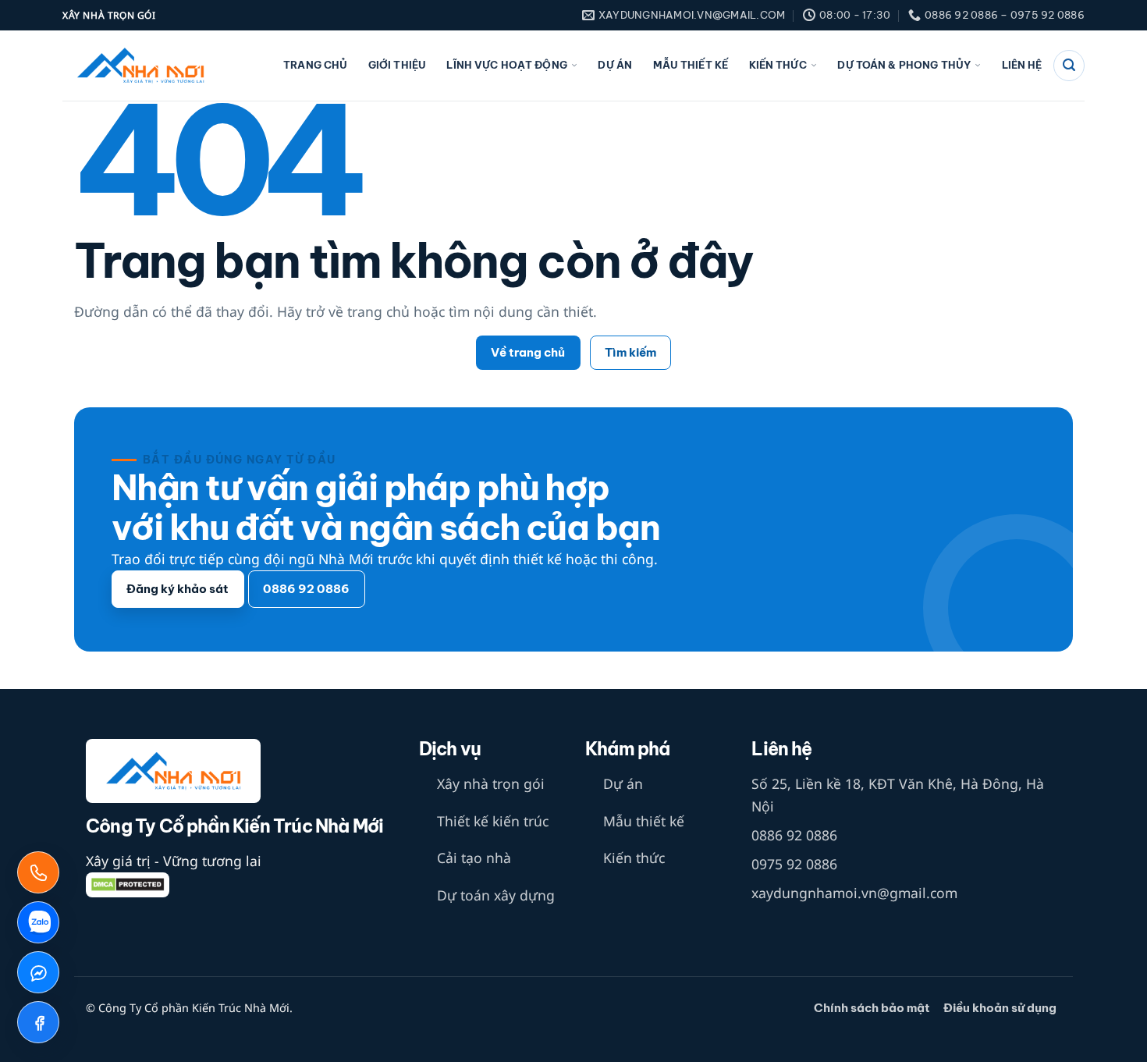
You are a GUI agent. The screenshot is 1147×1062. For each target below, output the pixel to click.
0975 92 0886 (794, 863)
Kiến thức (778, 65)
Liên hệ (1022, 65)
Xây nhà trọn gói (491, 783)
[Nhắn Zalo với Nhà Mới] (38, 922)
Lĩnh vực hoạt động (506, 65)
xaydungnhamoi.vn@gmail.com (854, 892)
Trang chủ (315, 65)
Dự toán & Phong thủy (904, 65)
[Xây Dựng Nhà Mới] (140, 66)
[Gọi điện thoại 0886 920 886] (38, 872)
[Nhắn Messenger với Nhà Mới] (38, 972)
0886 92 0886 (794, 835)
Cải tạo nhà (474, 857)
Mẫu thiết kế (691, 65)
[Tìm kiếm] (1069, 65)
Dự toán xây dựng (496, 895)
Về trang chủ (528, 352)
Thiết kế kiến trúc (493, 821)
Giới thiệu (397, 65)
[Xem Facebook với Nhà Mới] (38, 1022)
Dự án (615, 65)
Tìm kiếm (630, 352)
